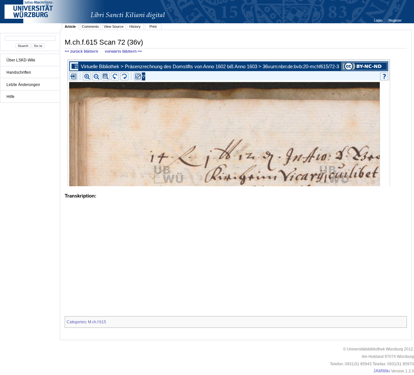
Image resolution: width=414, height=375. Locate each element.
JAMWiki (381, 371)
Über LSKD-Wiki (20, 60)
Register (395, 20)
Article (70, 26)
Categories (76, 322)
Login (378, 20)
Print (153, 26)
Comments (90, 26)
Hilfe (10, 96)
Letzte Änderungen (23, 84)
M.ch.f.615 (97, 322)
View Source (114, 26)
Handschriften (18, 72)
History (135, 26)
